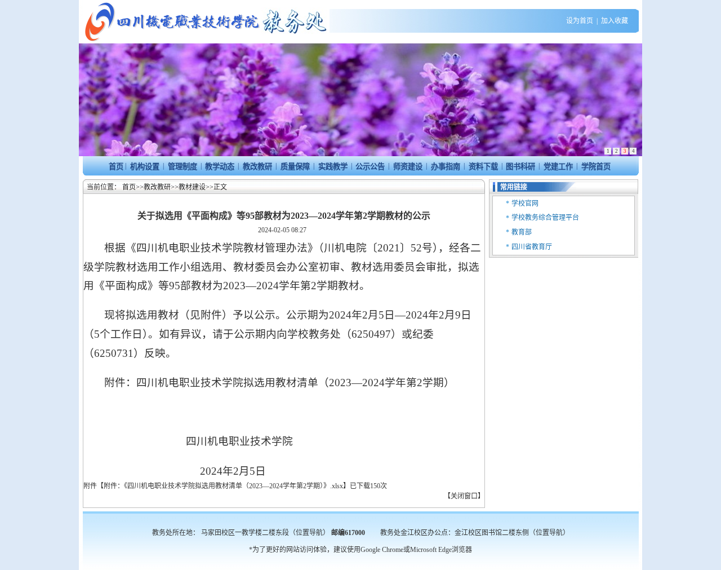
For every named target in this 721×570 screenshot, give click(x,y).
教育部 (521, 232)
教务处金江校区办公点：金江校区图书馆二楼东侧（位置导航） (474, 533)
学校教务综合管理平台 (545, 218)
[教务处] (206, 41)
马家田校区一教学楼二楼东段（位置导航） (265, 533)
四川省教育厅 (531, 247)
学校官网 (524, 203)
